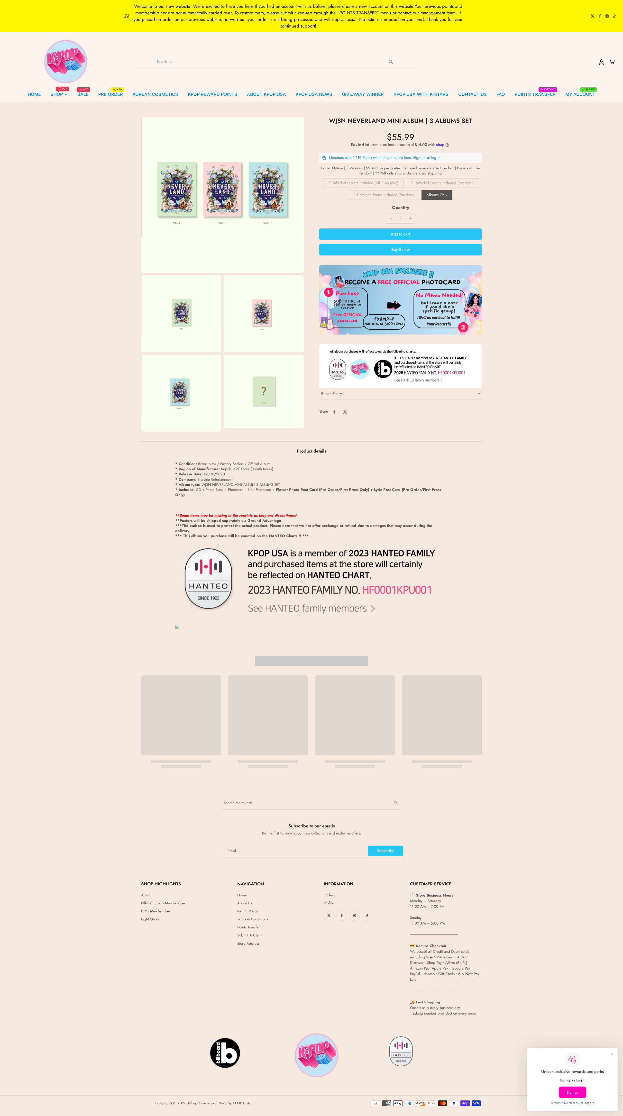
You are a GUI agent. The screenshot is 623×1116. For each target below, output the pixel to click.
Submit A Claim (249, 935)
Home (242, 895)
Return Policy (247, 911)
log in (435, 157)
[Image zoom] (222, 195)
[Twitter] (592, 16)
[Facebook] (600, 16)
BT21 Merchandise (155, 911)
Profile (329, 903)
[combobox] (311, 803)
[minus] (391, 218)
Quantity (400, 207)
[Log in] (601, 61)
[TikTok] (614, 16)
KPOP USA (241, 1103)
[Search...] (390, 61)
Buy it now (400, 249)
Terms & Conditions (252, 919)
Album (146, 895)
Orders (329, 895)
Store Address (248, 943)
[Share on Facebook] (334, 411)
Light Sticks (150, 919)
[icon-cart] (611, 62)
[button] (400, 234)
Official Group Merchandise (163, 903)
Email (232, 850)
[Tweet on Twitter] (345, 411)
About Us (244, 903)
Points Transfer (248, 927)
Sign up (419, 157)
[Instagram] (607, 16)
